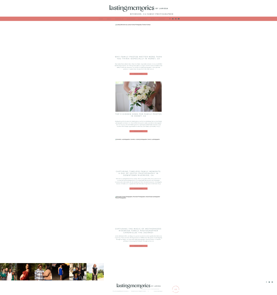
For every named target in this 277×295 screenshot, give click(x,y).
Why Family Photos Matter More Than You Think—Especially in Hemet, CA (138, 58)
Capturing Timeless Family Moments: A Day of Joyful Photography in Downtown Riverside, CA (138, 173)
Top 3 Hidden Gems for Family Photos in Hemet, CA (138, 115)
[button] (152, 18)
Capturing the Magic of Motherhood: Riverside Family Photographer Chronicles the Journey (138, 231)
